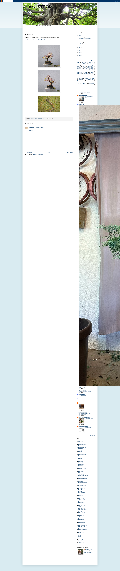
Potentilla (80, 79)
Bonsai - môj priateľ (82, 444)
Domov (49, 152)
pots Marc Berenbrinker (82, 521)
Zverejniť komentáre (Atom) (37, 154)
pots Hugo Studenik (82, 511)
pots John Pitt (80, 513)
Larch (92, 73)
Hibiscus (84, 71)
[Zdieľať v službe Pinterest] (52, 118)
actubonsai (80, 440)
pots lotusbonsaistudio (82, 518)
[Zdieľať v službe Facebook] (51, 118)
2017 (80, 47)
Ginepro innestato (82, 387)
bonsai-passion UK (82, 454)
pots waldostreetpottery (82, 529)
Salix (78, 83)
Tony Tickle (80, 539)
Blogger (66, 562)
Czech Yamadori (82, 403)
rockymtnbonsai (81, 532)
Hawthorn (79, 71)
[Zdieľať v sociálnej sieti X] (50, 118)
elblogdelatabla (81, 479)
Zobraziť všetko (92, 435)
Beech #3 (90, 62)
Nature (78, 75)
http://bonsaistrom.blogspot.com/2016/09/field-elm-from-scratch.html (39, 39)
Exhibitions (79, 69)
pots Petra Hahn (81, 523)
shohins (83, 83)
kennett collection (81, 488)
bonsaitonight (81, 469)
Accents (78, 61)
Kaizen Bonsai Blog (83, 412)
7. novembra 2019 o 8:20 (39, 127)
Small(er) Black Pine (83, 395)
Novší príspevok (29, 152)
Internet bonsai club (82, 485)
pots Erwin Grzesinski (82, 505)
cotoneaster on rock (81, 67)
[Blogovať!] (48, 118)
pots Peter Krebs (81, 522)
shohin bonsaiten (81, 533)
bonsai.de (80, 458)
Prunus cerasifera (80, 80)
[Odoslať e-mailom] (47, 118)
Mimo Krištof (31, 127)
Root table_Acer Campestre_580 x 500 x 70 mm (89, 405)
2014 (80, 52)
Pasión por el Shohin (83, 95)
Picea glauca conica (91, 77)
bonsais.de (80, 467)
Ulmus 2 (30, 120)
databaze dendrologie (82, 478)
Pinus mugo (81, 78)
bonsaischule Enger (82, 468)
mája (81, 43)
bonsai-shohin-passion (82, 455)
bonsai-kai (80, 451)
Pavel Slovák (80, 495)
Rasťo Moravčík (88, 549)
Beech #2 (84, 62)
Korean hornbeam (87, 73)
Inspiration (90, 71)
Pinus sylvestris (87, 78)
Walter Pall (80, 540)
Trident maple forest (84, 84)
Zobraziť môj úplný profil (88, 552)
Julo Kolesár (80, 486)
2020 (80, 34)
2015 (80, 50)
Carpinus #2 (85, 65)
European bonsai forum (82, 482)
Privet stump (90, 79)
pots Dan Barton (81, 501)
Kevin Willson (81, 489)
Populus (93, 78)
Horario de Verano (88, 427)
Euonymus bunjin (90, 67)
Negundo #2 (90, 75)
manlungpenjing (81, 492)
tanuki (78, 84)
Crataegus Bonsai (82, 91)
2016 (80, 49)
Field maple (85, 69)
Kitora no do (81, 104)
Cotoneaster (90, 66)
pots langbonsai (81, 516)
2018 (80, 45)
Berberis (84, 63)
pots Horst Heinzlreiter (82, 509)
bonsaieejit (80, 462)
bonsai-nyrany (81, 452)
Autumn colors (85, 61)
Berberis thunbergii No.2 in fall (85, 38)
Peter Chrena (80, 496)
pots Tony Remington (82, 528)
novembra (82, 37)
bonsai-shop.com (81, 457)
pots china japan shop (82, 512)
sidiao (79, 535)
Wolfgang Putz (81, 542)
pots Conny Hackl (81, 499)
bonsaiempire (81, 464)
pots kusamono (81, 515)
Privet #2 (85, 79)
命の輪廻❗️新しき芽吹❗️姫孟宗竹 (85, 391)
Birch (78, 65)
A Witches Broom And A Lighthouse (84, 92)
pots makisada (81, 519)
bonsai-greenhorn (81, 450)
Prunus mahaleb (90, 80)
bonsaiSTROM (38, 6)
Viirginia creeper (85, 85)
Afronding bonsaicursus (89, 418)
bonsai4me (80, 460)
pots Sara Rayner (81, 526)
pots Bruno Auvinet (81, 498)
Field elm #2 (81, 40)
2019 (80, 35)
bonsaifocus (80, 465)
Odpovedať (31, 130)
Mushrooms (85, 74)
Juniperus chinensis (82, 72)
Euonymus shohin (89, 68)
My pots (91, 74)
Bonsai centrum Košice (82, 445)
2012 (80, 55)
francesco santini (81, 484)
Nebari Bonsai (81, 398)
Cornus (84, 66)
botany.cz (80, 472)
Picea (85, 77)
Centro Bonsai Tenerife (83, 426)
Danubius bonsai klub (82, 477)
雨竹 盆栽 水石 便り (82, 390)
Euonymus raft (80, 68)
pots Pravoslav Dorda (82, 525)
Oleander (79, 77)
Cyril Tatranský (81, 474)
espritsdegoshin (81, 481)
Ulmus (91, 84)
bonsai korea (80, 448)
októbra (81, 42)
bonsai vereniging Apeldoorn (84, 417)
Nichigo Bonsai (82, 394)
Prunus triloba (87, 81)
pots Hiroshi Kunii (81, 508)
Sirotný (79, 536)
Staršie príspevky (69, 152)
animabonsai (80, 441)
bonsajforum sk (81, 471)
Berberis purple (90, 63)
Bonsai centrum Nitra (82, 447)
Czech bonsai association (83, 475)
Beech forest (79, 63)
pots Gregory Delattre (82, 506)
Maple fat (79, 74)
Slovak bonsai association (83, 538)
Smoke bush (91, 83)
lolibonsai (80, 491)
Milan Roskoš (81, 494)
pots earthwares (81, 502)
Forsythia (91, 69)
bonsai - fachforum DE (82, 442)
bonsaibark (80, 461)
